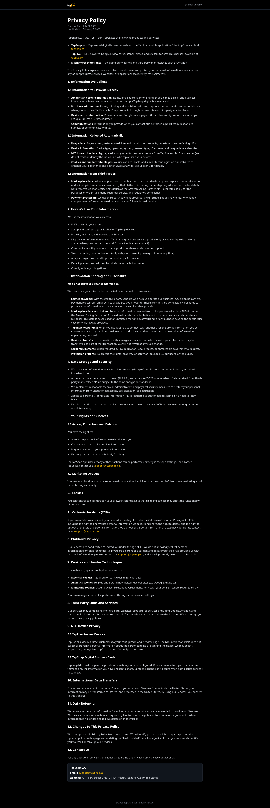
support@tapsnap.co (107, 465)
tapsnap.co (77, 49)
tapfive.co (77, 57)
